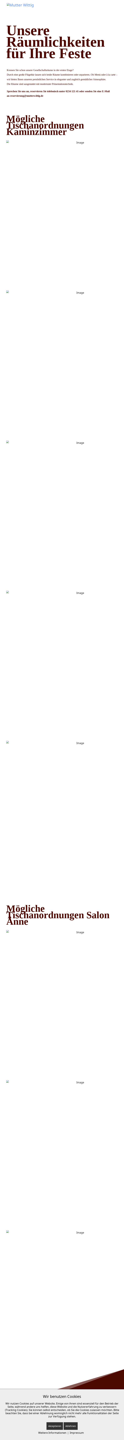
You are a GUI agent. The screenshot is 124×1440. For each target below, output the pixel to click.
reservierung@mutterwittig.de (26, 95)
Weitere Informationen (52, 1433)
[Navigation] (116, 8)
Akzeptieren (54, 1426)
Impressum (77, 1433)
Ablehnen (70, 1426)
